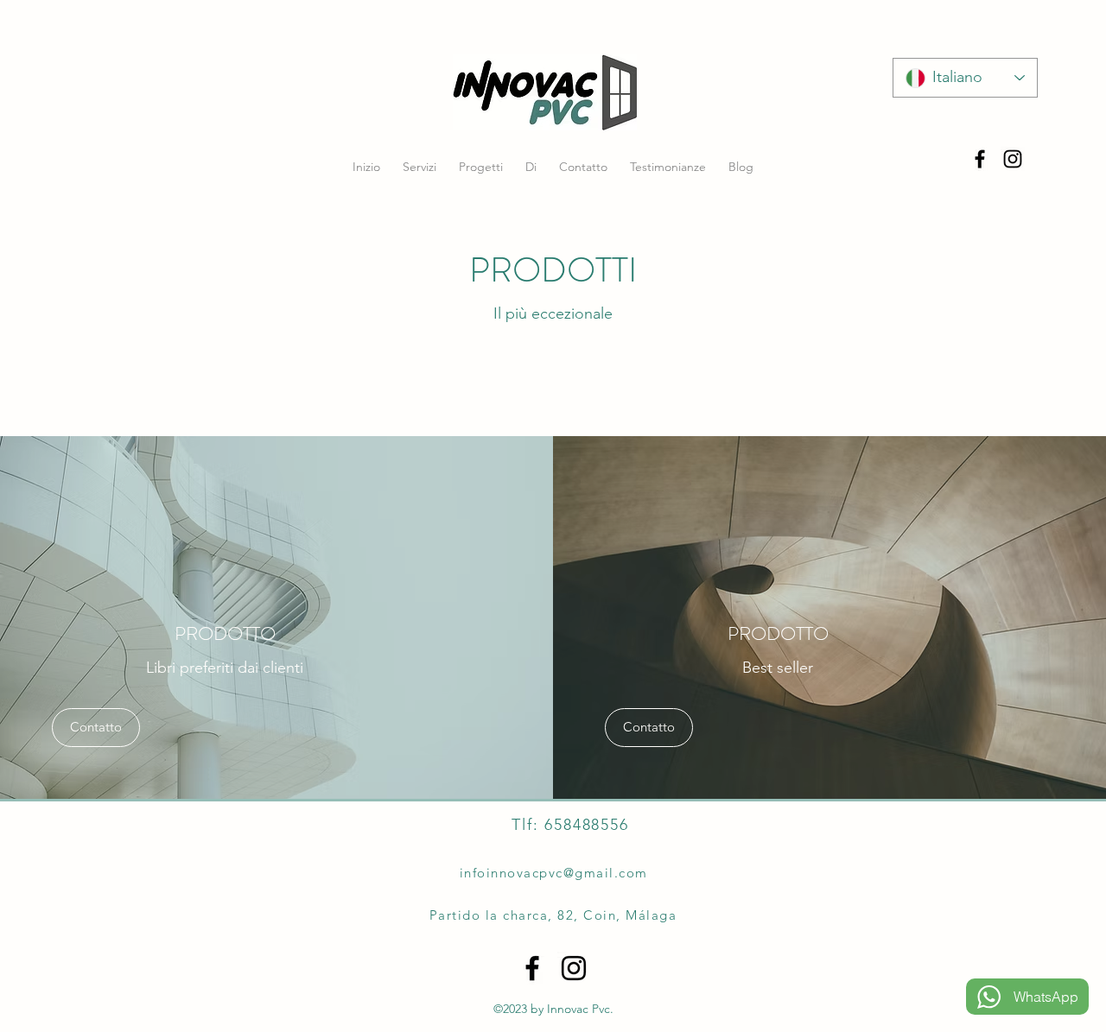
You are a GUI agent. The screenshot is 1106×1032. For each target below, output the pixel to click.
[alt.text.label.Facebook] (980, 159)
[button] (96, 727)
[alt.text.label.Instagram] (1013, 159)
